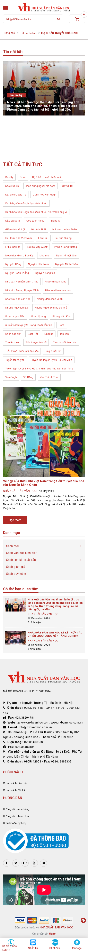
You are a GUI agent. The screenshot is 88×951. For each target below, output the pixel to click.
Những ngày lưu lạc (16, 307)
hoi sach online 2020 (64, 229)
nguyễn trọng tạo (45, 272)
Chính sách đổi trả (14, 790)
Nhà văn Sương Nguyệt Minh (22, 290)
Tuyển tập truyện (15, 359)
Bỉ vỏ (23, 177)
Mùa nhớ (44, 255)
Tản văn (64, 333)
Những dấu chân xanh (50, 299)
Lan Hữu (43, 238)
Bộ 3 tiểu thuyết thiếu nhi (46, 177)
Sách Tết (33, 333)
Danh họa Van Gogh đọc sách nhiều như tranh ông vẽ (36, 212)
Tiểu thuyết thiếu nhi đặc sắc (21, 351)
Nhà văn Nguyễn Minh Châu (21, 281)
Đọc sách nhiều (35, 220)
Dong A (55, 220)
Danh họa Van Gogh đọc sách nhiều (26, 203)
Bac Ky (9, 177)
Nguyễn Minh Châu (66, 264)
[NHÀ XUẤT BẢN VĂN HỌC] (44, 7)
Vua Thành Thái (49, 377)
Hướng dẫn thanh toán (16, 816)
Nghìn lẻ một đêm (66, 255)
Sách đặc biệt (13, 333)
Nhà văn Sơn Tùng (55, 281)
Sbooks (48, 333)
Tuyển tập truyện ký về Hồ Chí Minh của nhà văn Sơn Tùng (39, 368)
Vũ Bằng (28, 377)
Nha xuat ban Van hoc (58, 290)
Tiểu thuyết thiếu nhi (65, 342)
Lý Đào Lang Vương (65, 246)
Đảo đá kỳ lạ (12, 220)
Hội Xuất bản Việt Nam (18, 238)
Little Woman (12, 246)
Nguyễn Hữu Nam (38, 264)
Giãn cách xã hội (15, 229)
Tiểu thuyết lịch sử (36, 342)
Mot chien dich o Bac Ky (19, 255)
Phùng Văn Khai (61, 316)
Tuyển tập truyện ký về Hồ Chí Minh (51, 359)
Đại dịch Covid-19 (15, 194)
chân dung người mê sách (41, 185)
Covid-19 (67, 185)
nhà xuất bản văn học (17, 299)
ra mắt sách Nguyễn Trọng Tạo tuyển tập (28, 325)
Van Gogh (11, 377)
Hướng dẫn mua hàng (16, 809)
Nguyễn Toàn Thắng (17, 272)
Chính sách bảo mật (15, 783)
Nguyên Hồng (13, 264)
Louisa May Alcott (37, 246)
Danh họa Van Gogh (44, 194)
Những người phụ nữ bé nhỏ (51, 307)
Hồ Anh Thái (38, 229)
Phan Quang (38, 316)
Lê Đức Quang (63, 238)
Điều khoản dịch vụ (14, 823)
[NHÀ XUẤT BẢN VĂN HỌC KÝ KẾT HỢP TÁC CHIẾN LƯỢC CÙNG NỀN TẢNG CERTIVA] (15, 638)
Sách (62, 325)
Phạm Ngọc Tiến (15, 316)
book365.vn (12, 185)
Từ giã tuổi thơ (53, 351)
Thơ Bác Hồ (12, 342)
